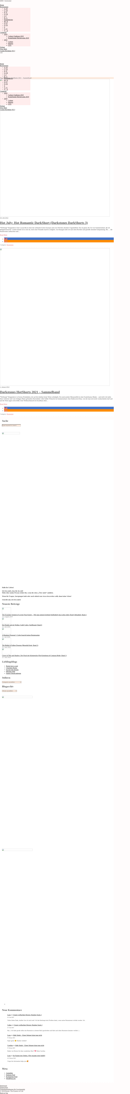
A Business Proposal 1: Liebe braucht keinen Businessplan (21, 635)
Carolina (10, 1045)
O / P (5, 23)
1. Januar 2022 (4, 387)
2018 (5, 40)
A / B (6, 9)
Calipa (9, 1025)
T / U (6, 29)
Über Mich (3, 49)
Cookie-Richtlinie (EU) (7, 51)
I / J (5, 16)
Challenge (3, 32)
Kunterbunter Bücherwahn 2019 (18, 38)
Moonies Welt (10, 671)
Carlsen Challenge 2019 (16, 36)
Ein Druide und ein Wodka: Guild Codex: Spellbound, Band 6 (22, 625)
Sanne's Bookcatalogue (13, 673)
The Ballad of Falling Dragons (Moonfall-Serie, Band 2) (20, 645)
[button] (5, 239)
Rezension (10, 245)
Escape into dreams (12, 670)
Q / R (6, 25)
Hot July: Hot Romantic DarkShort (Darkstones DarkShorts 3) (44, 223)
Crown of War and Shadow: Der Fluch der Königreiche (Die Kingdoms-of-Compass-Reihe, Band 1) (34, 655)
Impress (10, 43)
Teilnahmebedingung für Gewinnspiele (12, 1089)
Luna (9, 1015)
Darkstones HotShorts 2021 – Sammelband (30, 392)
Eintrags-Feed (10, 1075)
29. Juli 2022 (4, 218)
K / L (6, 18)
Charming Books (11, 668)
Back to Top (4, 1093)
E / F (5, 12)
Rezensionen (4, 7)
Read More (3, 235)
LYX (9, 45)
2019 (5, 34)
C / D (6, 10)
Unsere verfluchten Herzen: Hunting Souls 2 (27, 1015)
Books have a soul (12, 666)
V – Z (6, 31)
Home (2, 5)
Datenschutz (4, 1087)
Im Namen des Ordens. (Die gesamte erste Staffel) (29, 1056)
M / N (6, 21)
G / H (6, 14)
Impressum (3, 1086)
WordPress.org (11, 1078)
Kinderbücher (8, 20)
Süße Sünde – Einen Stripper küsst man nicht (27, 1035)
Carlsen (10, 42)
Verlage (2, 47)
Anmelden (9, 1073)
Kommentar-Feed (11, 1077)
